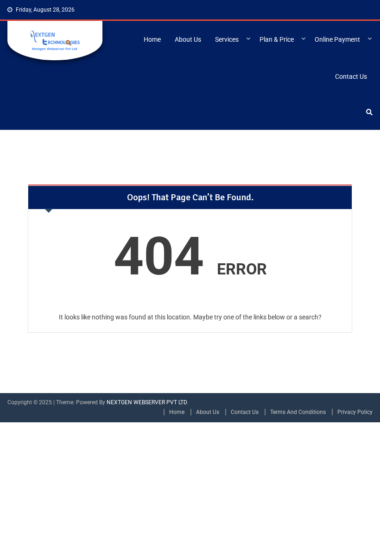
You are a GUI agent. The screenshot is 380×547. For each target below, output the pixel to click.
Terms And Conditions (298, 412)
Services (227, 39)
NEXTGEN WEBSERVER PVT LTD (147, 402)
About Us (188, 39)
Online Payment (337, 39)
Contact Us (351, 76)
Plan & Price (277, 39)
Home (152, 39)
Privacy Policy (355, 412)
